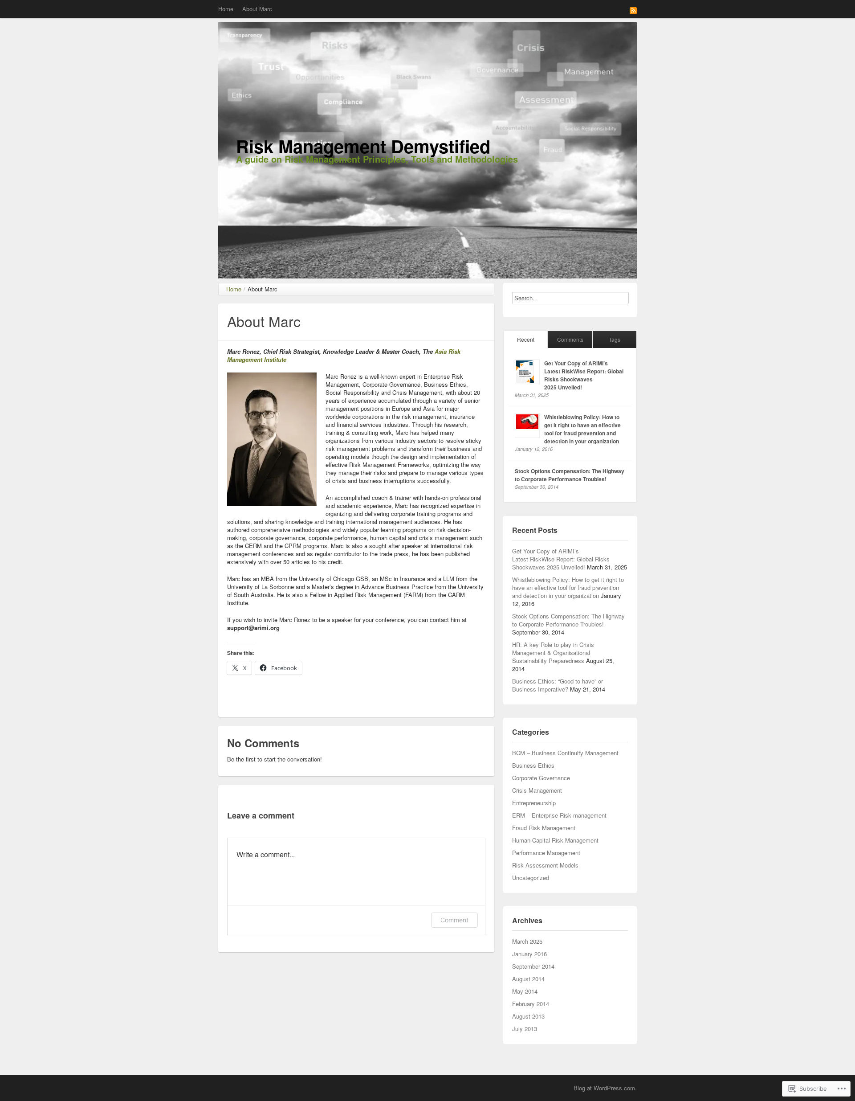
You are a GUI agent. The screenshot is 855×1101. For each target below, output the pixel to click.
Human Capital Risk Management (555, 840)
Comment (454, 920)
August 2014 (528, 978)
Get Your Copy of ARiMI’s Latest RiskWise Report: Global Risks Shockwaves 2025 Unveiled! (583, 375)
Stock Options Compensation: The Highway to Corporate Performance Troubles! (569, 475)
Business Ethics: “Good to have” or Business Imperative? (557, 685)
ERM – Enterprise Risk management (559, 815)
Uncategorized (530, 877)
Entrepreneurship (534, 802)
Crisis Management (537, 790)
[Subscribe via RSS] (633, 9)
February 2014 (530, 1003)
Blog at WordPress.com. (605, 1088)
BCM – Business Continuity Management (565, 753)
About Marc (257, 8)
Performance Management (546, 852)
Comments (570, 339)
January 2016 (529, 954)
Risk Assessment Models (545, 865)
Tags (614, 339)
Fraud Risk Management (543, 827)
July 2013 (524, 1028)
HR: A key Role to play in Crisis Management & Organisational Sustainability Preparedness (553, 652)
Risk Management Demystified (363, 146)
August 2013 (528, 1016)
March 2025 (527, 941)
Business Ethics (533, 765)
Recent (525, 339)
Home (225, 8)
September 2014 (533, 966)
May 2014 (524, 991)
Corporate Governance (541, 778)
